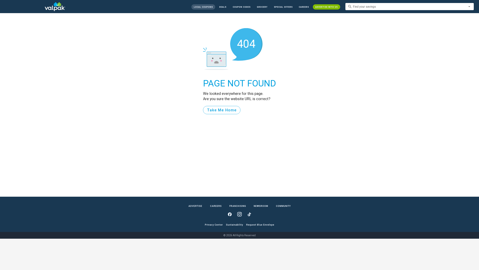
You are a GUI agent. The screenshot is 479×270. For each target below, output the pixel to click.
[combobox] (409, 6)
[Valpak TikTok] (249, 214)
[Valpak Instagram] (239, 214)
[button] (283, 7)
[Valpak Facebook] (229, 214)
